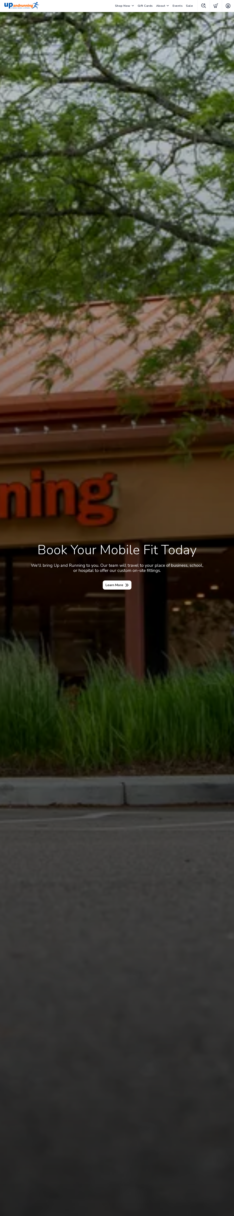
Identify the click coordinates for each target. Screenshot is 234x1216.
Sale (189, 6)
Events (178, 6)
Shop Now (122, 6)
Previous (5, 613)
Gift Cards (145, 6)
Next (228, 613)
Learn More (114, 585)
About (160, 6)
